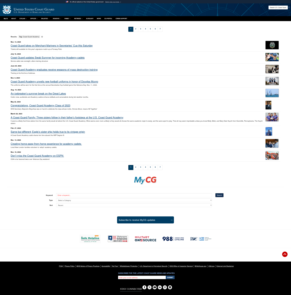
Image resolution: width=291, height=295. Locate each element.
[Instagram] (165, 287)
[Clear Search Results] (145, 36)
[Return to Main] (285, 256)
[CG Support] (145, 239)
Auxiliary (89, 18)
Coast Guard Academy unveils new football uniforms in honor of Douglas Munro (54, 81)
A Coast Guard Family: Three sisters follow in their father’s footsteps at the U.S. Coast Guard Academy (67, 117)
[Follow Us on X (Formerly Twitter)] (150, 287)
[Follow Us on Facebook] (144, 287)
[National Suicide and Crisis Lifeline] (173, 238)
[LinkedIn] (160, 287)
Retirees (77, 18)
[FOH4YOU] (201, 239)
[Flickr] (170, 287)
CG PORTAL (108, 18)
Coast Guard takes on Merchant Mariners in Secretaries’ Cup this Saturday (52, 45)
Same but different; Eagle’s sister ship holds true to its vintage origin (48, 131)
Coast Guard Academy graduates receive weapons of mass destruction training (54, 69)
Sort (51, 205)
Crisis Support (121, 18)
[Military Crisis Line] (117, 238)
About (13, 18)
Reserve (56, 18)
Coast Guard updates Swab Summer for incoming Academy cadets (48, 57)
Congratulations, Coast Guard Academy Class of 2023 (40, 105)
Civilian (22, 18)
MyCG (6, 18)
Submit (170, 277)
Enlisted (44, 18)
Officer (33, 18)
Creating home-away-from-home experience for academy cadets (46, 143)
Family (66, 18)
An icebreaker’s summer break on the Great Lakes (38, 93)
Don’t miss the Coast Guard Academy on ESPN (37, 155)
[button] (113, 2)
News (99, 18)
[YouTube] (155, 287)
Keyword (49, 195)
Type (51, 200)
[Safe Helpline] (90, 238)
